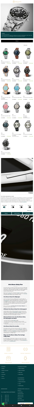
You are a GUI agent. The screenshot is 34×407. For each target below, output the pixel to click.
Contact (20, 383)
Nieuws (3, 376)
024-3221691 (21, 395)
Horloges (3, 368)
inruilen (14, 320)
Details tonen (29, 210)
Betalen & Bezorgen (21, 379)
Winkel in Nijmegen (8, 353)
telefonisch (25, 340)
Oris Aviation (10, 293)
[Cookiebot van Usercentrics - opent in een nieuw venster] (29, 193)
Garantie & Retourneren (22, 381)
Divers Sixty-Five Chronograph (16, 134)
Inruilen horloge (25, 362)
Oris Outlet (25, 293)
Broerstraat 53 (7, 300)
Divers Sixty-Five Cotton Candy (5, 97)
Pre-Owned (3, 374)
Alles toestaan (28, 213)
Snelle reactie (8, 362)
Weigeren (6, 213)
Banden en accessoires (5, 370)
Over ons (3, 378)
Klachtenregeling (21, 385)
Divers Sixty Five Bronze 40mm (5, 79)
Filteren (17, 41)
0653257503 (21, 396)
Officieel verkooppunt (25, 353)
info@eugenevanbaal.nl (21, 393)
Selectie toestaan (17, 213)
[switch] (13, 207)
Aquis (18, 292)
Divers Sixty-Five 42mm (15, 79)
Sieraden (3, 372)
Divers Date (14, 115)
